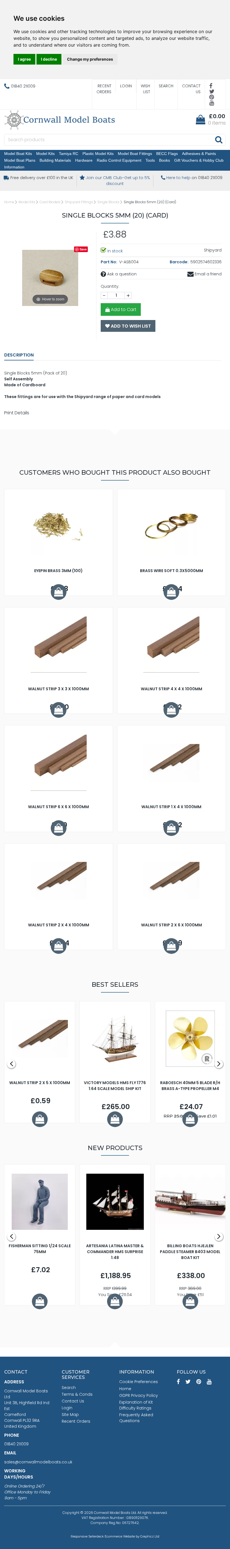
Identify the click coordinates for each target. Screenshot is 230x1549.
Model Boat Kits (18, 153)
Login (126, 86)
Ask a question (121, 274)
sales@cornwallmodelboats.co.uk (38, 1462)
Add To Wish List (130, 326)
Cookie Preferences (138, 1381)
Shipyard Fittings (79, 202)
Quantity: (110, 286)
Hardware (84, 160)
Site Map (70, 1414)
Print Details (16, 413)
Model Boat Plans (19, 160)
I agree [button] (24, 59)
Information (14, 167)
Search (166, 86)
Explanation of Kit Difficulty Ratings (136, 1405)
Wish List (145, 89)
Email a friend (208, 274)
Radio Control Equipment (119, 160)
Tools (150, 160)
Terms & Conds (77, 1394)
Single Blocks (108, 202)
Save (83, 249)
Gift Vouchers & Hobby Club (199, 160)
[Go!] (218, 139)
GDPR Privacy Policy (138, 1395)
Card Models (50, 202)
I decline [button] (49, 59)
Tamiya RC (68, 153)
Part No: (109, 262)
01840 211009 (16, 1444)
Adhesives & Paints (199, 153)
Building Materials (55, 160)
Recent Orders (103, 89)
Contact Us (191, 89)
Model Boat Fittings (135, 153)
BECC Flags (167, 153)
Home (9, 202)
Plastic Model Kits (98, 153)
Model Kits (45, 153)
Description (19, 355)
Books (164, 160)
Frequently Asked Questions (136, 1418)
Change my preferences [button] (90, 59)
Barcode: (179, 262)
